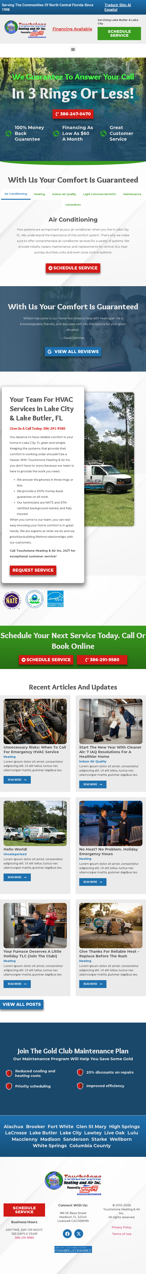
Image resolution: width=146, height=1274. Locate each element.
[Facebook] (67, 1233)
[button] (73, 49)
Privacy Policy (122, 1227)
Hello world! (15, 849)
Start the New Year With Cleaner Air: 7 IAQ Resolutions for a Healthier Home (110, 752)
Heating (10, 757)
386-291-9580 (24, 1237)
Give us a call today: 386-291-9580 (37, 428)
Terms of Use (121, 1234)
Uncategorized (15, 854)
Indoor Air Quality (92, 761)
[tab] (16, 194)
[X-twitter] (78, 1233)
